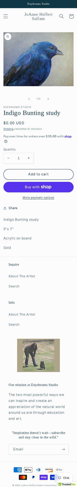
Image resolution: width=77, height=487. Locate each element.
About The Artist (22, 276)
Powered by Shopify (54, 485)
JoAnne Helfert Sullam (32, 485)
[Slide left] (29, 99)
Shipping (8, 128)
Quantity (9, 149)
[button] (5, 16)
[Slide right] (48, 99)
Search (14, 286)
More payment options (38, 197)
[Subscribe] (63, 449)
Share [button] (13, 208)
